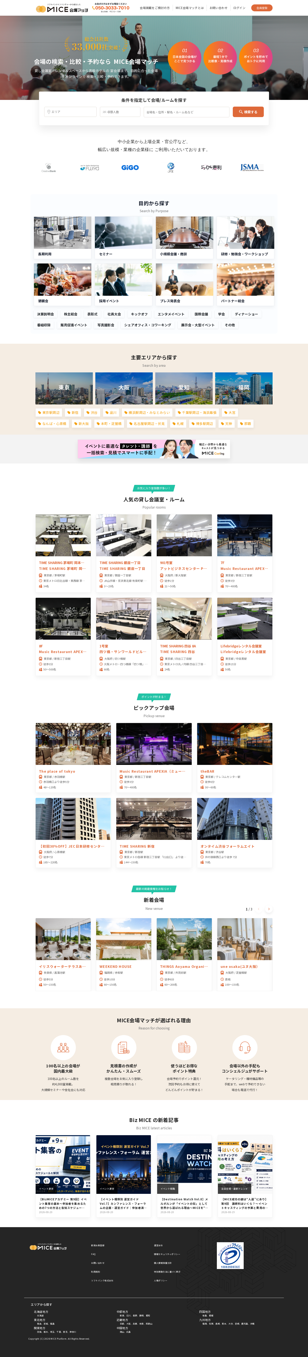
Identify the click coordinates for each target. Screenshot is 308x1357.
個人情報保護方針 (163, 1262)
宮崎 (237, 1323)
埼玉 (52, 1331)
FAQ (93, 1254)
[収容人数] (120, 112)
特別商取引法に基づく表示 (167, 1271)
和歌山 (149, 1323)
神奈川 (73, 1331)
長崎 (217, 1323)
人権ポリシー (160, 1280)
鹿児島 (244, 1323)
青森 (39, 1323)
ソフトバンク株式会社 (102, 1280)
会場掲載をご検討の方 (155, 7)
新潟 (122, 1315)
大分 (230, 1323)
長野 (135, 1315)
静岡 (141, 1315)
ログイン (239, 7)
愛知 (148, 1315)
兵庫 (135, 1323)
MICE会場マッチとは (190, 7)
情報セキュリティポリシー (167, 1254)
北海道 (40, 1315)
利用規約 (95, 1271)
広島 (128, 1331)
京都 (122, 1323)
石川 (128, 1315)
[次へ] (269, 909)
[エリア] (70, 112)
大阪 (128, 1323)
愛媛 (211, 1315)
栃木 (46, 1331)
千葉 (59, 1331)
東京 (65, 1331)
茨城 (39, 1331)
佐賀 (211, 1323)
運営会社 (158, 1245)
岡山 (122, 1331)
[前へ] (259, 909)
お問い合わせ (219, 7)
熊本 (224, 1323)
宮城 (46, 1323)
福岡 (204, 1323)
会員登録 (261, 8)
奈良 (141, 1323)
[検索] (110, 7)
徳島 (204, 1315)
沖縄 (252, 1323)
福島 (52, 1323)
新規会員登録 (97, 1245)
